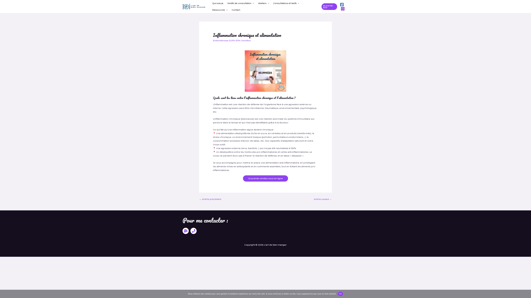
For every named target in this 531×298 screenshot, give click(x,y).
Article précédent (210, 199)
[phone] (193, 231)
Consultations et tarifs (285, 3)
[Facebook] (342, 5)
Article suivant (323, 199)
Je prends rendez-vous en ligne (265, 178)
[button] (329, 6)
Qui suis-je (217, 3)
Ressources (218, 10)
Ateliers (262, 3)
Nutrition (246, 40)
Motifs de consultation (239, 3)
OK (340, 294)
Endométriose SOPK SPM (226, 40)
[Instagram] (343, 9)
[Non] (527, 293)
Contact (236, 10)
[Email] (186, 231)
